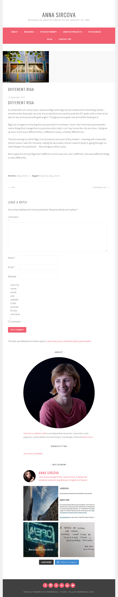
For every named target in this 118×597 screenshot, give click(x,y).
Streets (25, 176)
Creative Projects (72, 31)
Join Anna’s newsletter (33, 453)
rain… (13, 187)
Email (11, 267)
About (14, 31)
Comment (13, 218)
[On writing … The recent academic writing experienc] (40, 503)
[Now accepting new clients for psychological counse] (40, 539)
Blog (49, 39)
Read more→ (88, 437)
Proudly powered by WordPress (41, 592)
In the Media (94, 31)
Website (12, 276)
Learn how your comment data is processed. (69, 341)
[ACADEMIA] (61, 585)
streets (57, 176)
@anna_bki (40, 433)
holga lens (43, 176)
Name (12, 257)
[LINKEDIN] (67, 585)
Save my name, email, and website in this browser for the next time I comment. (15, 303)
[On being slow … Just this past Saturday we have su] (77, 503)
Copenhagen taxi (99, 187)
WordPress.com (85, 592)
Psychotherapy (48, 31)
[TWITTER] (72, 585)
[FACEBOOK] (45, 585)
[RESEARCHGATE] (56, 585)
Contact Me (65, 39)
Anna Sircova (59, 15)
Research (29, 31)
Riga (51, 176)
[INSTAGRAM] (50, 585)
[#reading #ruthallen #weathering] (77, 539)
